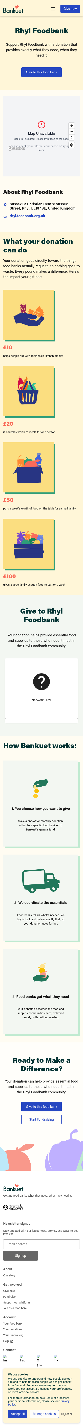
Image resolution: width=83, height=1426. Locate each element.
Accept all (18, 1414)
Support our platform (16, 1302)
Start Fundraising (41, 1119)
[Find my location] (72, 145)
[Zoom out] (72, 131)
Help (6, 1341)
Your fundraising (13, 1335)
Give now (70, 9)
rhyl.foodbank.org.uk (27, 216)
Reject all (66, 1414)
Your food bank (12, 1324)
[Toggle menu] (53, 9)
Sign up (20, 1256)
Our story (9, 1275)
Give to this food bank (41, 72)
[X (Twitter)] (44, 1361)
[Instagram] (10, 1361)
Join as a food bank (15, 1308)
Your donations (12, 1329)
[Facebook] (27, 1361)
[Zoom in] (72, 126)
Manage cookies (44, 1414)
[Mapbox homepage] (16, 148)
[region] (41, 136)
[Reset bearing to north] (72, 137)
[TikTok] (61, 1361)
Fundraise (9, 1297)
